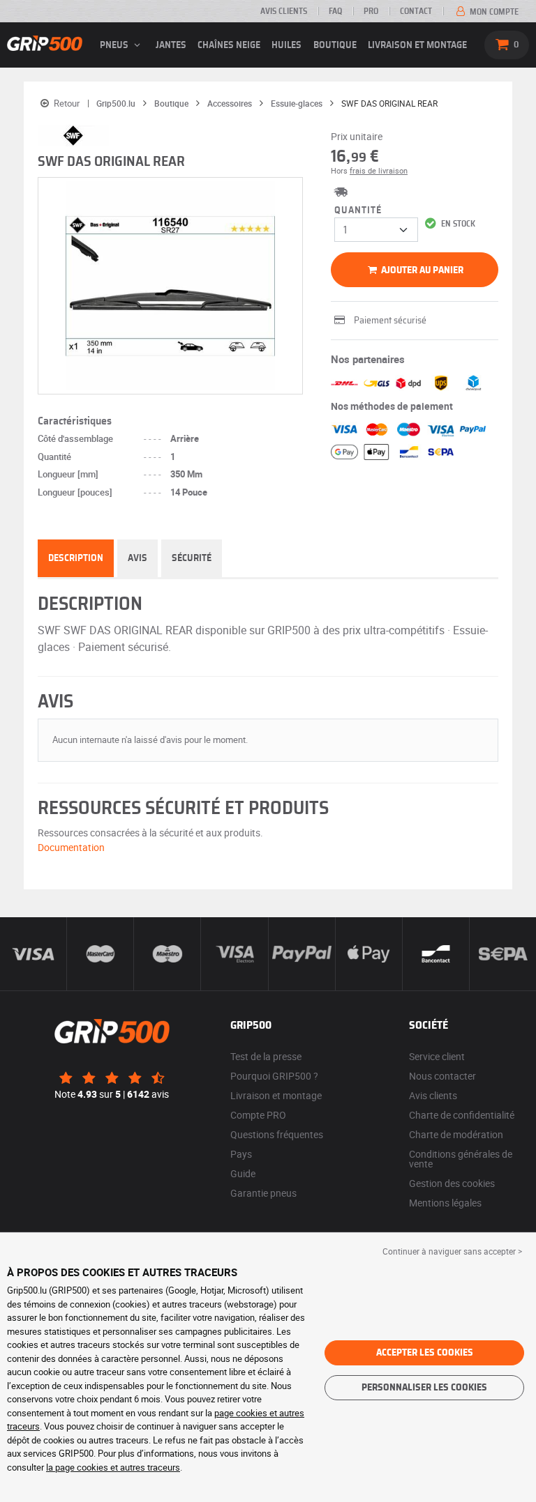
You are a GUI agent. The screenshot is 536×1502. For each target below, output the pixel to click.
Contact (416, 11)
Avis (137, 558)
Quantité (358, 210)
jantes (171, 45)
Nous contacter (442, 1075)
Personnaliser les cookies (424, 1388)
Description (75, 558)
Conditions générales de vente (460, 1158)
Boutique (335, 45)
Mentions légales (445, 1202)
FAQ (335, 11)
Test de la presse (266, 1056)
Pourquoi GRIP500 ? (274, 1075)
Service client (437, 1056)
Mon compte (493, 12)
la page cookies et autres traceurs (113, 1467)
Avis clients (283, 11)
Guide (242, 1173)
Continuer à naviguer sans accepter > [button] (452, 1251)
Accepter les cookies (424, 1353)
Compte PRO (258, 1114)
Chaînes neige (229, 45)
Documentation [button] (71, 847)
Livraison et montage (417, 45)
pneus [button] (115, 45)
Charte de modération (456, 1134)
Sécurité (191, 558)
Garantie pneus (263, 1193)
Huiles (286, 45)
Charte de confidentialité (461, 1114)
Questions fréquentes (276, 1134)
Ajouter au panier (421, 270)
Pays (241, 1153)
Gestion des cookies (452, 1183)
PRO (371, 11)
